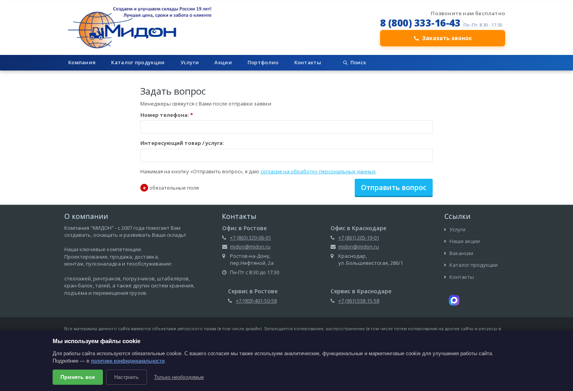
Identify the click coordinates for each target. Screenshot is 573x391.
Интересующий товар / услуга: (182, 142)
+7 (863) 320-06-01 (250, 237)
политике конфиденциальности (127, 361)
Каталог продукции (137, 62)
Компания (82, 62)
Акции (223, 62)
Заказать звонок (447, 38)
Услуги (189, 62)
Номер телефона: (166, 114)
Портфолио (263, 62)
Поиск (358, 62)
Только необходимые (179, 377)
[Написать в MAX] (454, 299)
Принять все (77, 377)
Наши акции (464, 241)
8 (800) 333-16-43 (420, 22)
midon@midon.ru (250, 246)
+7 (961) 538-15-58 (358, 300)
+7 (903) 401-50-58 (256, 300)
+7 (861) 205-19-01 (358, 237)
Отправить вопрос (393, 187)
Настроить (126, 377)
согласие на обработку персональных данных (318, 171)
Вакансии (460, 253)
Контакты (307, 62)
